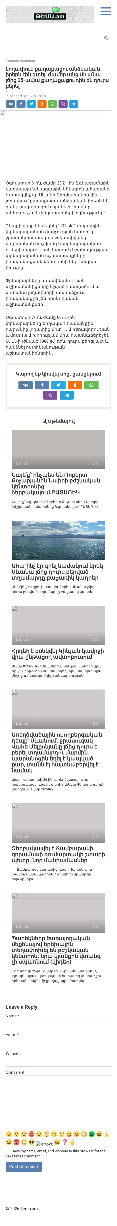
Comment (15, 1072)
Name (13, 1016)
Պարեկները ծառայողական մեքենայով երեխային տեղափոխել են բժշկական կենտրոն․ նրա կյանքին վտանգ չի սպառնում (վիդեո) (56, 950)
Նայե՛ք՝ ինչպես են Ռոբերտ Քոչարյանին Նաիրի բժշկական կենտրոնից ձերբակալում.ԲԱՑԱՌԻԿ (56, 484)
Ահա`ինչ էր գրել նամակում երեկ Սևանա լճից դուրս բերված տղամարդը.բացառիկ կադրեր (57, 572)
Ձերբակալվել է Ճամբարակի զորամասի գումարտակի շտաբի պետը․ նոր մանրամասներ (58, 854)
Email (12, 1034)
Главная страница (20, 61)
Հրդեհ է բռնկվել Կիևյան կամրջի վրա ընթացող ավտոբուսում (58, 654)
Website (13, 1053)
